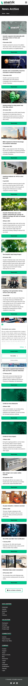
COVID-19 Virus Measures (10, 403)
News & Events (6, 654)
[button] (26, 2)
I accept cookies (14, 351)
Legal (3, 662)
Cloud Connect (6, 639)
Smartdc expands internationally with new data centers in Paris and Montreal (13, 37)
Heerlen (4, 609)
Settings (22, 347)
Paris (3, 613)
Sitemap (4, 668)
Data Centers (6, 604)
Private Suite (5, 629)
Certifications (5, 666)
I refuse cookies (14, 360)
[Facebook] (11, 683)
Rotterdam (5, 607)
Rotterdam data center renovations (13, 570)
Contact (4, 649)
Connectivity (6, 633)
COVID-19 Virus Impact (9, 436)
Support (4, 650)
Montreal (4, 611)
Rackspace (5, 623)
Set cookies (13, 355)
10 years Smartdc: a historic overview (14, 506)
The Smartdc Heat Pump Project (12, 254)
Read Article (14, 52)
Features (4, 615)
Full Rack (4, 625)
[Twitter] (14, 683)
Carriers (4, 637)
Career (4, 660)
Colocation (6, 619)
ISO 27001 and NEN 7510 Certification (14, 538)
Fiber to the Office (7, 641)
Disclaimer (5, 664)
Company (5, 645)
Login (3, 670)
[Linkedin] (17, 683)
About (3, 652)
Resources (5, 658)
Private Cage (5, 627)
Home (3, 13)
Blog (3, 656)
